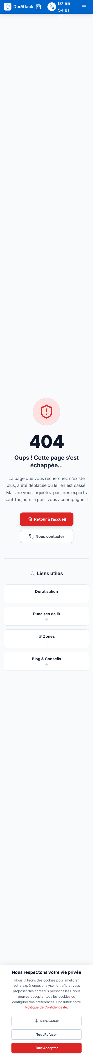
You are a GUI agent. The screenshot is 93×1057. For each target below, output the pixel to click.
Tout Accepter (46, 1048)
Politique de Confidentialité (46, 1007)
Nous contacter (50, 536)
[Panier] (38, 6)
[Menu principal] (84, 6)
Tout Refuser (46, 1034)
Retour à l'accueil (50, 519)
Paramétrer (49, 1021)
